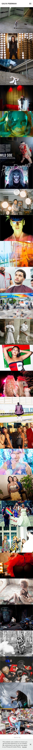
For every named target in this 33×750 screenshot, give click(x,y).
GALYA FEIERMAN (9, 3)
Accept (24, 747)
